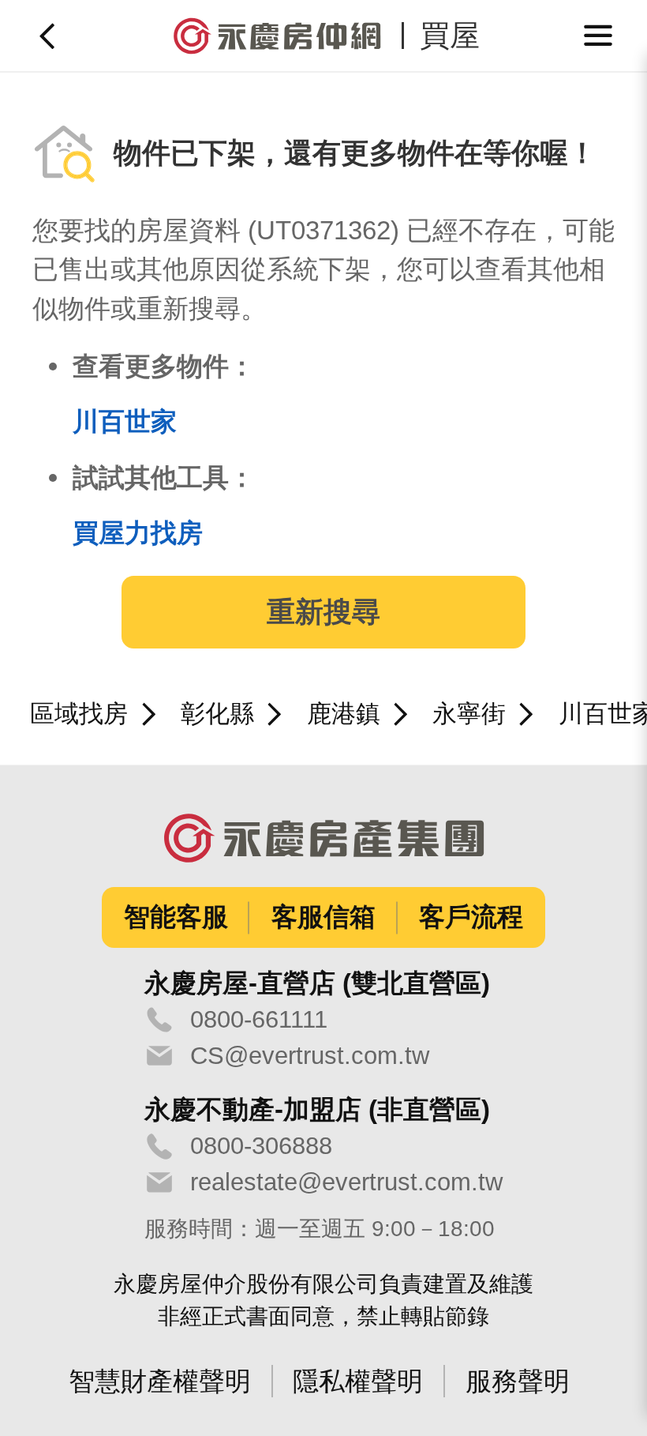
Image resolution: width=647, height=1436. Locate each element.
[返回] (48, 35)
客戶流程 (471, 916)
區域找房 (79, 713)
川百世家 (125, 421)
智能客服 (176, 916)
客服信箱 (323, 916)
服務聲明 (518, 1381)
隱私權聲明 (358, 1381)
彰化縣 (217, 713)
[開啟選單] (598, 35)
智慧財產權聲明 (160, 1381)
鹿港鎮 (343, 713)
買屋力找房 (138, 532)
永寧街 (469, 713)
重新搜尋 (323, 612)
